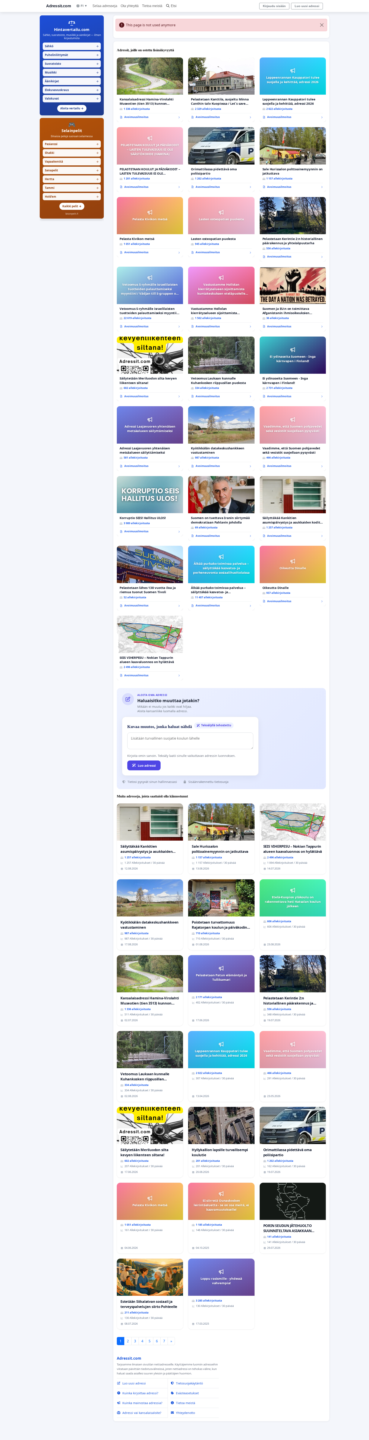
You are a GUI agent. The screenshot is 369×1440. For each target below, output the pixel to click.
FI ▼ (84, 5)
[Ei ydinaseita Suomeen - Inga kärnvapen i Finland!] (293, 369)
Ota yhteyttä (130, 6)
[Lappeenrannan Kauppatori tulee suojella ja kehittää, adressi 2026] (293, 89)
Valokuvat (72, 98)
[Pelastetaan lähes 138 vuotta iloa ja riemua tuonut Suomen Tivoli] (150, 578)
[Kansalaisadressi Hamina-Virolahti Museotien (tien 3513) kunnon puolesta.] (150, 89)
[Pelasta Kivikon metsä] (150, 227)
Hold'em (72, 197)
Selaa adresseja (104, 6)
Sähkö (72, 46)
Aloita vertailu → (71, 108)
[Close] (322, 25)
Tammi (72, 188)
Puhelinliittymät (72, 55)
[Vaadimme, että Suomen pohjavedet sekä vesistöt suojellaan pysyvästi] (293, 438)
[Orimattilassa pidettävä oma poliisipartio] (221, 159)
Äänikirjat (72, 81)
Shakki (72, 153)
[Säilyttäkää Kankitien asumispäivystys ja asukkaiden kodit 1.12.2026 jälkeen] (293, 508)
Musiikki (72, 72)
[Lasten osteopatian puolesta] (221, 227)
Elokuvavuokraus (72, 90)
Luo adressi (147, 765)
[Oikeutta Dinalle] (293, 576)
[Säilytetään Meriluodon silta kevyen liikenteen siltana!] (150, 369)
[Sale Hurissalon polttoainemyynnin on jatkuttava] (293, 159)
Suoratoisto (72, 64)
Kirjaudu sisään (274, 6)
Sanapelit (72, 170)
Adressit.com (58, 6)
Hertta (72, 179)
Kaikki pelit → (71, 206)
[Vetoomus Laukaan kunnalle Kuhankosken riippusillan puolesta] (221, 369)
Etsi (174, 6)
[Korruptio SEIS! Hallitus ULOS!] (150, 506)
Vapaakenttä (72, 161)
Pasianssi (72, 144)
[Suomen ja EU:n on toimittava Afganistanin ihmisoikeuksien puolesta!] (293, 299)
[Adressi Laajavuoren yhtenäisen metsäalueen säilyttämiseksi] (150, 438)
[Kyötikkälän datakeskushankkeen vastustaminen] (221, 438)
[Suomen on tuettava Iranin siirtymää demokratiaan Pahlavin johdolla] (221, 508)
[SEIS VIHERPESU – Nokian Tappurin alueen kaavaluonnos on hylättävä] (150, 648)
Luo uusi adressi (307, 6)
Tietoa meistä (152, 6)
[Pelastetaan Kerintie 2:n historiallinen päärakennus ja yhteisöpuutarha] (293, 229)
